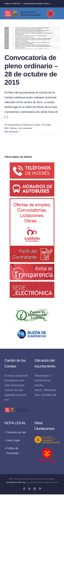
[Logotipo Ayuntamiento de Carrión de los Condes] (22, 10)
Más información (11, 132)
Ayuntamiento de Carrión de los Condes (24, 125)
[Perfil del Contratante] (32, 200)
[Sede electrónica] (32, 283)
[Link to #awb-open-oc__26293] (50, 14)
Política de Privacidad (12, 451)
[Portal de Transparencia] (32, 266)
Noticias (13, 128)
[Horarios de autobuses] (32, 182)
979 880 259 (15, 3)
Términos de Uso (16, 432)
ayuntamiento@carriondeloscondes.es (36, 3)
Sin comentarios (25, 128)
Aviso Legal (13, 440)
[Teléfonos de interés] (32, 164)
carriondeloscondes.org (15, 482)
